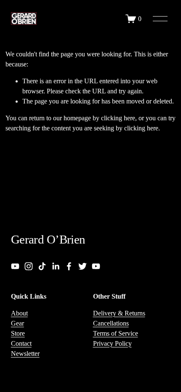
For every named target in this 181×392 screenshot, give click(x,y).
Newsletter (25, 353)
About (19, 313)
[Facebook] (69, 266)
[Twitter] (82, 266)
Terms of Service (115, 333)
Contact (21, 343)
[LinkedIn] (55, 266)
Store (18, 333)
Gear (17, 323)
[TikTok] (42, 266)
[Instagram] (28, 266)
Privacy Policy (112, 343)
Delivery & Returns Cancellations (119, 318)
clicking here (118, 118)
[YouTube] (15, 266)
